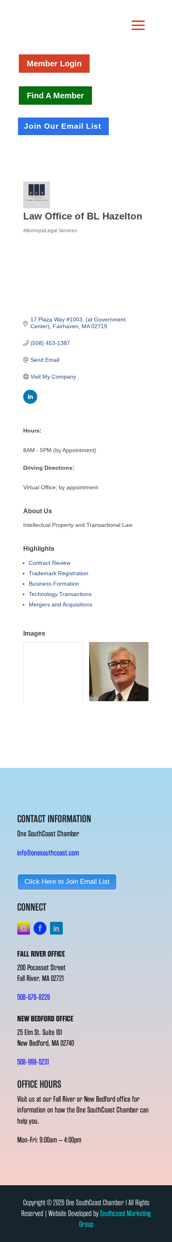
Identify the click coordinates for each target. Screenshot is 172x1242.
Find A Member (55, 95)
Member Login (54, 63)
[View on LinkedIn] (30, 402)
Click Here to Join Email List (67, 881)
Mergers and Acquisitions (60, 604)
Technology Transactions (60, 594)
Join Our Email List (62, 126)
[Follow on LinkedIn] (56, 928)
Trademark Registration (58, 573)
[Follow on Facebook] (40, 928)
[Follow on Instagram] (23, 928)
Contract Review (49, 563)
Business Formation (54, 583)
